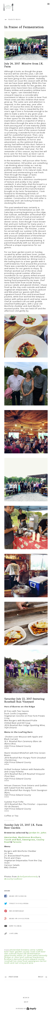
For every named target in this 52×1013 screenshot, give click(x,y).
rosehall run (10, 961)
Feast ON (21, 953)
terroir (43, 961)
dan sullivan (10, 953)
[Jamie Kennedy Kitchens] (9, 7)
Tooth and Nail (12, 839)
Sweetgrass (28, 839)
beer (6, 951)
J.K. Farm (27, 955)
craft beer (41, 951)
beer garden (16, 951)
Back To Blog (14, 19)
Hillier (20, 955)
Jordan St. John (37, 832)
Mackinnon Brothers (29, 837)
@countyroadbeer (13, 879)
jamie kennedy (39, 955)
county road (29, 951)
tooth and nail (11, 963)
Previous (13, 977)
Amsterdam (10, 837)
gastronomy (10, 955)
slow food (22, 961)
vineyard (23, 963)
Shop (26, 1002)
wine (31, 963)
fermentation (33, 953)
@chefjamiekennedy (27, 876)
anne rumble (36, 949)
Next (41, 977)
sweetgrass (34, 961)
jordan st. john (11, 957)
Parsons (17, 842)
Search (26, 997)
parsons (18, 959)
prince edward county (34, 959)
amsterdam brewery (19, 949)
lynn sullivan (26, 957)
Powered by (21, 1008)
